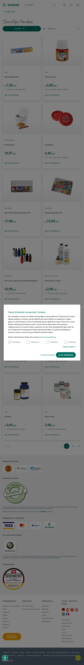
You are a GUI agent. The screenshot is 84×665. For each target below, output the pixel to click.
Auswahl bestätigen (47, 355)
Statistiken (54, 342)
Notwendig (16, 342)
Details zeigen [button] (68, 347)
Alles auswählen (65, 355)
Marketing (72, 342)
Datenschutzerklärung (48, 337)
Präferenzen (35, 342)
